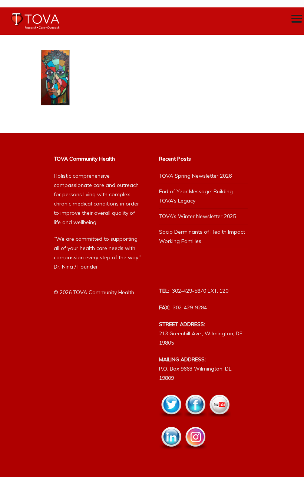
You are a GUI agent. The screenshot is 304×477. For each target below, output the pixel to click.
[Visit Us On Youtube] (219, 421)
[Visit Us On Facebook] (195, 421)
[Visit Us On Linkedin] (171, 453)
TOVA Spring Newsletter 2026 (195, 175)
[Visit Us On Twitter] (171, 421)
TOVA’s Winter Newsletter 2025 (197, 216)
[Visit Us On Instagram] (195, 453)
